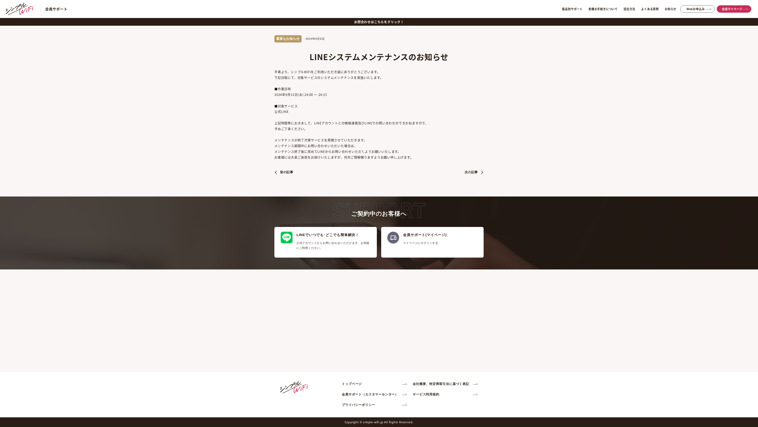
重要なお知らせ (288, 38)
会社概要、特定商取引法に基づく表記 (441, 383)
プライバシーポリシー (358, 404)
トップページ (352, 383)
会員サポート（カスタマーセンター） (370, 394)
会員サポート (56, 8)
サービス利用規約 (426, 394)
